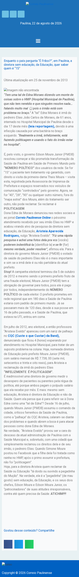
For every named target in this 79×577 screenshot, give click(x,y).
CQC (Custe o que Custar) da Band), (33, 336)
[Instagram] (13, 14)
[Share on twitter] (18, 544)
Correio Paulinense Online (33, 217)
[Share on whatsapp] (29, 544)
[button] (38, 41)
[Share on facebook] (8, 544)
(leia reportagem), (41, 126)
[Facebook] (5, 14)
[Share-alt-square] (21, 14)
